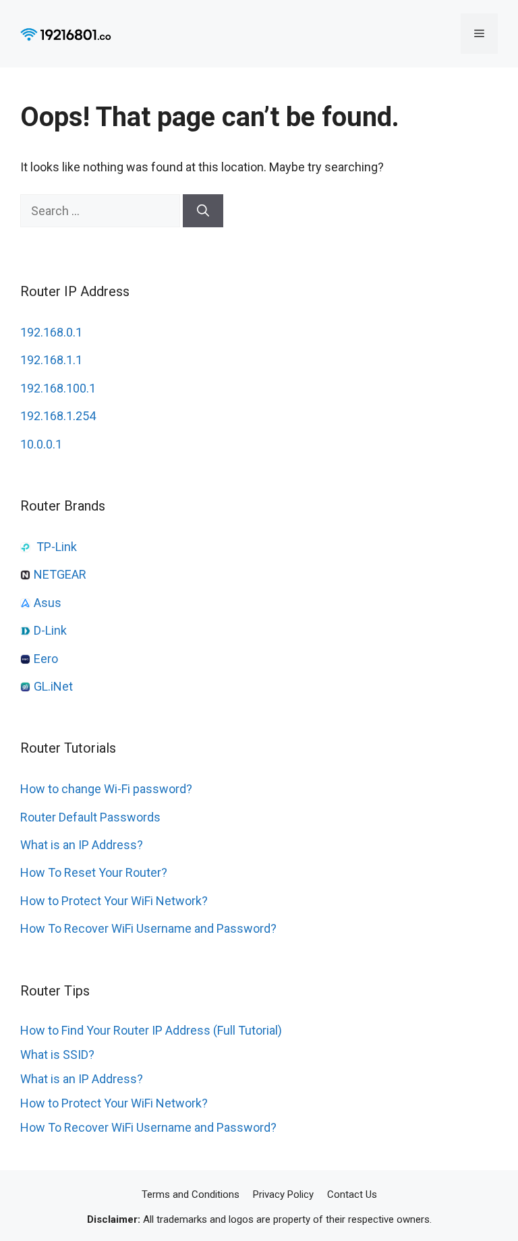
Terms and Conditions (190, 1194)
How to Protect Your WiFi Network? (114, 901)
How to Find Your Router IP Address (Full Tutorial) (151, 1030)
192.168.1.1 (51, 360)
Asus (47, 603)
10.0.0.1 (41, 444)
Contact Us (352, 1194)
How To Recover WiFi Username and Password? (148, 928)
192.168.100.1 (58, 388)
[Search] (203, 210)
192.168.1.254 (58, 416)
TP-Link (56, 547)
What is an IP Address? (81, 845)
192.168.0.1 (51, 332)
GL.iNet (53, 686)
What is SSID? (57, 1054)
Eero (46, 659)
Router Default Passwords (90, 817)
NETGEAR (60, 574)
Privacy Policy (283, 1194)
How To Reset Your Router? (93, 872)
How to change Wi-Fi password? (106, 789)
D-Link (50, 630)
